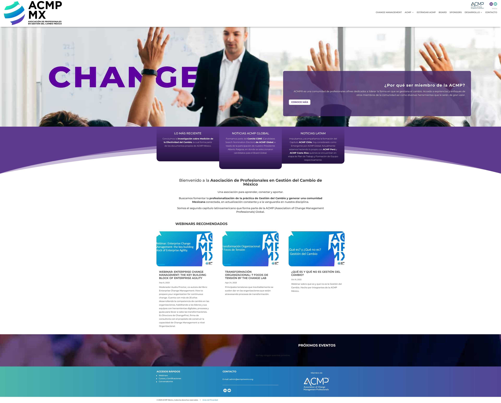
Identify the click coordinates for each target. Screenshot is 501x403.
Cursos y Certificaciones (170, 378)
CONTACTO (491, 12)
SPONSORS (456, 12)
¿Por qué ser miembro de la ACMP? (424, 85)
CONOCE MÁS (299, 102)
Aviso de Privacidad (210, 400)
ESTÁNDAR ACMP (426, 12)
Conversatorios (166, 381)
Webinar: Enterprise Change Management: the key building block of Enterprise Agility (182, 275)
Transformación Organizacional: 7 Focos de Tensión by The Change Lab (246, 275)
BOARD (443, 12)
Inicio (494, 9)
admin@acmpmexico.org (241, 379)
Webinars (163, 375)
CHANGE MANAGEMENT (389, 12)
